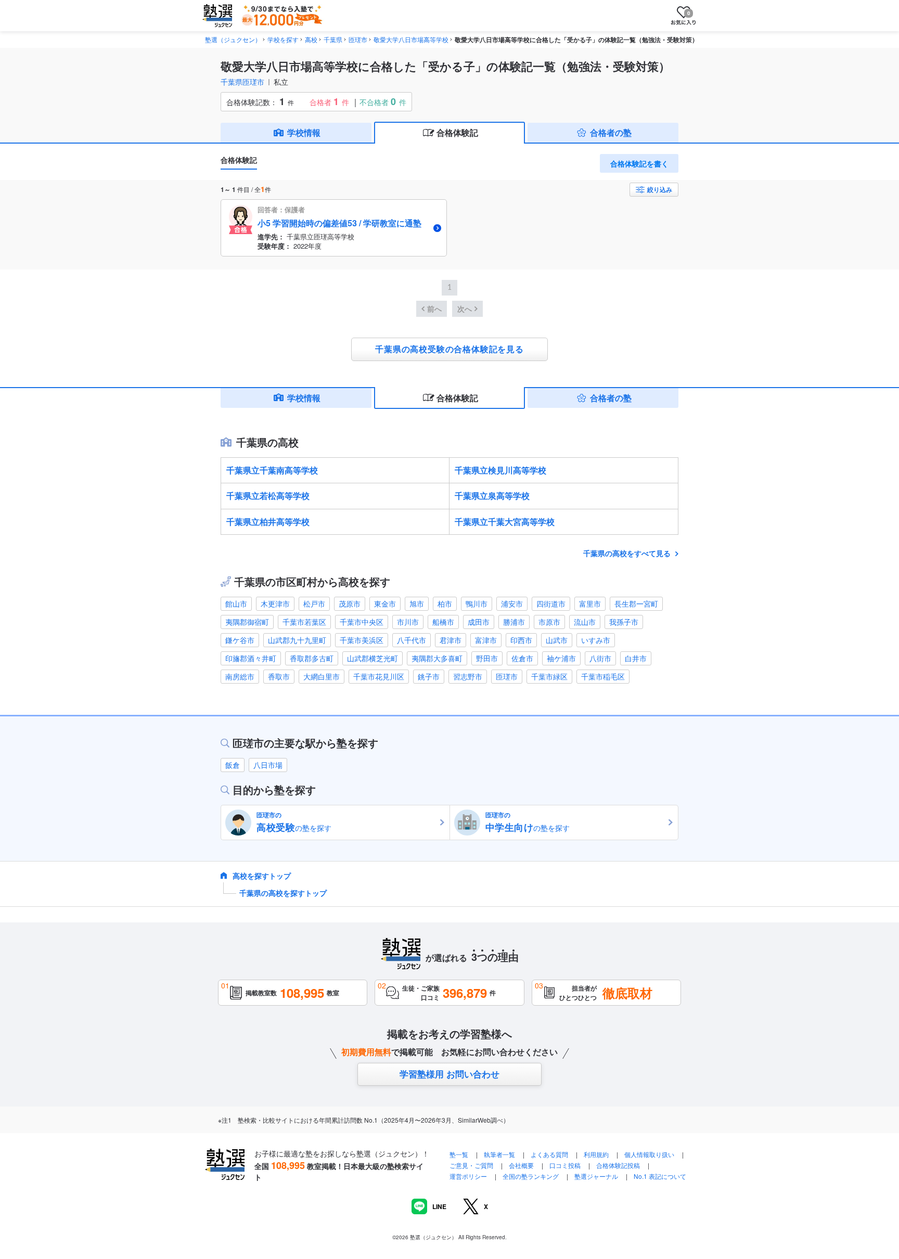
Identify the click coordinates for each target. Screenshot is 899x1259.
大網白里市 (321, 676)
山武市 (557, 640)
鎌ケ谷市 (239, 640)
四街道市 (551, 603)
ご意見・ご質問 (471, 1165)
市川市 (408, 621)
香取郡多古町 (311, 658)
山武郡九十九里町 (297, 640)
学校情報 (303, 132)
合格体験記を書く (639, 163)
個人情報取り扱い (649, 1154)
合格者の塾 (611, 132)
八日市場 (267, 765)
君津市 (450, 640)
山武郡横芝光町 (372, 658)
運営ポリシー (468, 1176)
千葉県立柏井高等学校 (268, 522)
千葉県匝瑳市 (242, 81)
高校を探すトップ (262, 875)
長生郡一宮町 (636, 603)
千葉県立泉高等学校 (492, 496)
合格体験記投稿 (618, 1165)
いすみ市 (595, 640)
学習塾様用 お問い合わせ (449, 1074)
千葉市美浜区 (361, 640)
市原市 (549, 621)
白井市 (636, 658)
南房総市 (239, 676)
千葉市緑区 (549, 676)
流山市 (585, 621)
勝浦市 (514, 621)
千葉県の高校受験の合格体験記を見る (449, 349)
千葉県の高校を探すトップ (283, 893)
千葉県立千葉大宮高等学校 (505, 522)
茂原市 (350, 603)
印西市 (521, 640)
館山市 (236, 603)
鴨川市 (476, 603)
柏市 (445, 603)
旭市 (416, 603)
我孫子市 (623, 621)
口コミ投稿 (565, 1165)
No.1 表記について (660, 1176)
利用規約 (596, 1154)
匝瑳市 (507, 676)
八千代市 (411, 640)
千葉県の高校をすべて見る (628, 553)
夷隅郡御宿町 (247, 621)
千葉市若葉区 (304, 621)
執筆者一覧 (499, 1154)
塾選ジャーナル (596, 1176)
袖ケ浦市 (561, 658)
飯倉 (232, 765)
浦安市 (512, 603)
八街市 (600, 658)
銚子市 (429, 676)
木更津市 (275, 603)
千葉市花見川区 (378, 676)
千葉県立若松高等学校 (268, 496)
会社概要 (521, 1165)
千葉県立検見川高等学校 (500, 470)
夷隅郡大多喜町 (437, 658)
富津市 (486, 640)
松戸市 (314, 603)
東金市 (385, 603)
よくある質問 (550, 1154)
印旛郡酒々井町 (250, 658)
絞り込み (659, 189)
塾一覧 (459, 1154)
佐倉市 (522, 658)
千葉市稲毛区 (603, 676)
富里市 (590, 603)
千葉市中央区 (361, 621)
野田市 (487, 658)
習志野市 (467, 676)
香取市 (279, 676)
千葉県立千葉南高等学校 (272, 470)
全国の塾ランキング (531, 1176)
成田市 (479, 621)
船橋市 (443, 621)
